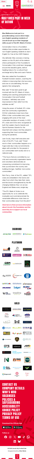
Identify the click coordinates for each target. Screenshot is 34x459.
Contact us (9, 384)
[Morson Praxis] (27, 352)
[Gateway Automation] (6, 339)
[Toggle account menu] (31, 1)
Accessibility (11, 406)
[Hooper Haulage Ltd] (6, 275)
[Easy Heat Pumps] (27, 255)
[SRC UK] (27, 287)
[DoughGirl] (17, 255)
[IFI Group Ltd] (17, 276)
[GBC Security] (17, 339)
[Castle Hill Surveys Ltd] (17, 322)
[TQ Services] (6, 293)
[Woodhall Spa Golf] (17, 374)
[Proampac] (27, 234)
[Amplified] (27, 309)
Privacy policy (11, 413)
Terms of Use (10, 417)
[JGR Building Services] (27, 346)
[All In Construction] (6, 249)
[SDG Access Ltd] (27, 368)
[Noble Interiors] (6, 360)
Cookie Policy (11, 410)
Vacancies (8, 395)
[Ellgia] (17, 328)
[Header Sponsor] (27, 6)
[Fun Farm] (17, 333)
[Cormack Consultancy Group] (6, 255)
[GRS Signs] (6, 346)
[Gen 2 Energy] (17, 234)
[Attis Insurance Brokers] (27, 315)
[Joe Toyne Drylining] (6, 352)
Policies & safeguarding (11, 401)
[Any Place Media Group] (17, 315)
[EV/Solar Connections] (27, 328)
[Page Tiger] (17, 360)
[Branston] (6, 234)
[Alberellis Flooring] (6, 309)
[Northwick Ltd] (27, 284)
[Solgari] (17, 287)
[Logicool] (6, 283)
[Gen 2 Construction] (17, 263)
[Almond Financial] (17, 249)
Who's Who (9, 392)
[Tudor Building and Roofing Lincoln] (27, 293)
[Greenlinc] (27, 264)
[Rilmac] (6, 287)
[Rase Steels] (6, 368)
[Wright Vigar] (27, 374)
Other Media (22, 451)
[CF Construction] (27, 322)
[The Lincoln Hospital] (17, 352)
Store (3, 1)
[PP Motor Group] (27, 359)
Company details (13, 388)
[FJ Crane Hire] (6, 333)
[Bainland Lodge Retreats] (6, 322)
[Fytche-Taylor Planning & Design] (27, 333)
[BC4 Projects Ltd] (27, 249)
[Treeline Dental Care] (17, 293)
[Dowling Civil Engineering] (6, 328)
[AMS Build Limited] (6, 315)
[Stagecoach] (6, 374)
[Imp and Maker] (17, 346)
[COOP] (27, 276)
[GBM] (6, 264)
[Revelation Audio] (17, 368)
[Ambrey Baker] (17, 309)
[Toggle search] (28, 1)
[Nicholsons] (17, 284)
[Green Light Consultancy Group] (27, 340)
